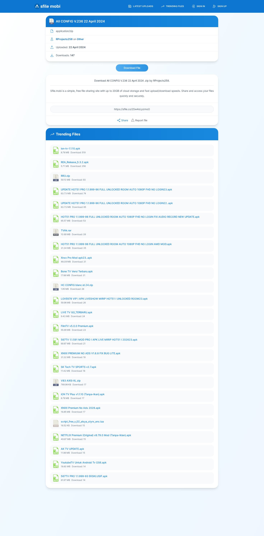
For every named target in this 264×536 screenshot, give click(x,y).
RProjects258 (64, 39)
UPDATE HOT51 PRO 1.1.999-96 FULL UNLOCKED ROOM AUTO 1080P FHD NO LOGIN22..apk (117, 203)
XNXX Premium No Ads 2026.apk (80, 407)
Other (80, 39)
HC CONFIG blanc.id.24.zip (77, 285)
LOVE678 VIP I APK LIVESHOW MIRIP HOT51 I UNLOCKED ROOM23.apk (104, 298)
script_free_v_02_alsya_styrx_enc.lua (82, 421)
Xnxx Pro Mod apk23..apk (76, 257)
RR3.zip (65, 175)
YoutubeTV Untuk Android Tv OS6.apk (83, 462)
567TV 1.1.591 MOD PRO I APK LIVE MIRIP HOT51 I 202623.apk (99, 339)
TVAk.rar (66, 230)
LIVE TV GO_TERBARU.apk (76, 312)
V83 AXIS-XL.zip (71, 380)
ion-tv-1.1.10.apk (70, 148)
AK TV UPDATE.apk (72, 448)
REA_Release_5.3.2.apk (75, 162)
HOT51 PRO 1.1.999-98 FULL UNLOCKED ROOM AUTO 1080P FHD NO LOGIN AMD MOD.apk (116, 244)
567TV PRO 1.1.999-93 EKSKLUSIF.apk (84, 476)
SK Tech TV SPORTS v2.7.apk (78, 366)
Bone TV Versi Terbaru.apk (77, 271)
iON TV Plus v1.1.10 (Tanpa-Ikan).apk (83, 394)
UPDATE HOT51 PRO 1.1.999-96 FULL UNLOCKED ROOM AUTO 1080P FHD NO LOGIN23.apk (116, 189)
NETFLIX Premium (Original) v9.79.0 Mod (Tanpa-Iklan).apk (96, 435)
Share (124, 120)
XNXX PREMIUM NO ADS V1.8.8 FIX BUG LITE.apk (90, 353)
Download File (132, 67)
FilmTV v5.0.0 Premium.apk (77, 325)
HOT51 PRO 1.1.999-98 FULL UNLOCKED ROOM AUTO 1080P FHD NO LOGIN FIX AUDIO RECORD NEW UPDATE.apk (130, 216)
